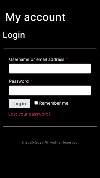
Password (29, 80)
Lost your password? (29, 114)
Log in (19, 103)
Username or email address (47, 58)
